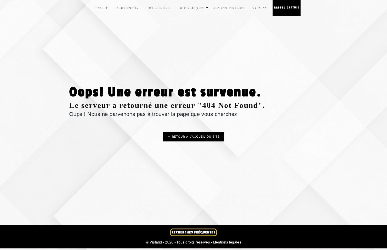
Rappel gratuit (286, 7)
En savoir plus (191, 8)
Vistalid (156, 242)
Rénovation (159, 8)
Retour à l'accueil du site (195, 136)
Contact (259, 8)
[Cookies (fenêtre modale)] (1, 247)
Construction (128, 8)
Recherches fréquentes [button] (193, 232)
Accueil (101, 8)
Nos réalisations (228, 8)
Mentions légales (226, 242)
